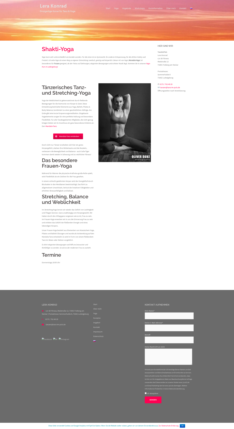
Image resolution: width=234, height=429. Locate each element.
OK (182, 426)
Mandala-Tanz (51, 126)
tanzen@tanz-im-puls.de (170, 87)
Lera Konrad (53, 6)
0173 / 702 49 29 (166, 84)
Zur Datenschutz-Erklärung (168, 426)
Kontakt (182, 8)
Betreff (147, 335)
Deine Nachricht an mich (155, 347)
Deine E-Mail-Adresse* (154, 323)
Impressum (98, 331)
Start (108, 8)
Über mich (171, 8)
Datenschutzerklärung (176, 389)
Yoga (116, 8)
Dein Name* (150, 311)
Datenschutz (98, 336)
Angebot (96, 322)
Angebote (126, 8)
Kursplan (97, 318)
